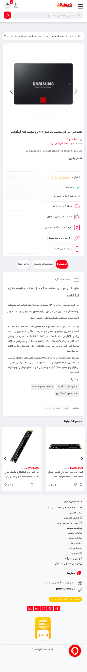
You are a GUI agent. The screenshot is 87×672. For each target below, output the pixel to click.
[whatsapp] (37, 608)
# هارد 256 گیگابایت (67, 387)
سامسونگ (71, 139)
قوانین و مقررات (73, 558)
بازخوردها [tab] (23, 264)
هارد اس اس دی (55, 36)
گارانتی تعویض (72, 518)
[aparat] (50, 608)
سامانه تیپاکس (74, 533)
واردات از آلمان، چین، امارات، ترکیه (65, 508)
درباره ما (75, 553)
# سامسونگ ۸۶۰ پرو (67, 394)
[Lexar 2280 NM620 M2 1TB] (21, 446)
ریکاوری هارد (75, 543)
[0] (7, 6)
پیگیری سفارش (74, 528)
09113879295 (65, 590)
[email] (30, 608)
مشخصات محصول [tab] (43, 264)
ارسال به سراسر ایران (68, 523)
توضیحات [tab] (61, 264)
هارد (71, 36)
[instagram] (43, 608)
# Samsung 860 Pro (42, 387)
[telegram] (56, 608)
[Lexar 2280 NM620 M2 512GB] (65, 446)
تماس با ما (74, 548)
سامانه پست (75, 538)
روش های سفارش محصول (68, 563)
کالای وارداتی (75, 513)
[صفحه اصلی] (79, 36)
